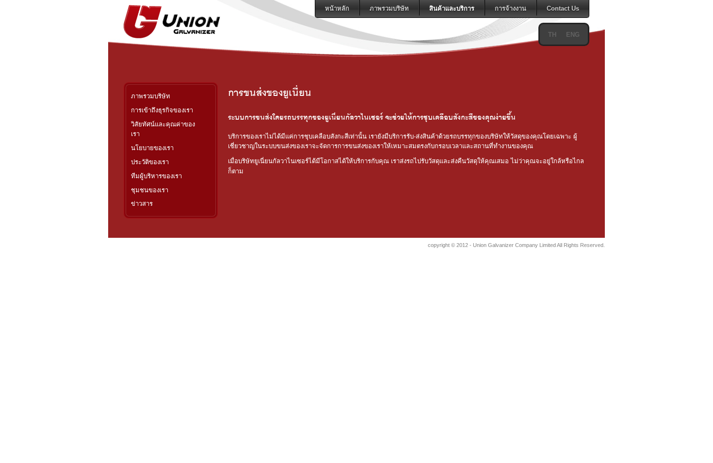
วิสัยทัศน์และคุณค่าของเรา (163, 129)
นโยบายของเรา (152, 148)
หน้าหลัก (337, 8)
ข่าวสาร (142, 203)
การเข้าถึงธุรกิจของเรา (162, 110)
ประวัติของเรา (150, 162)
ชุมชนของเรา (149, 190)
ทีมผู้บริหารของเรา (156, 176)
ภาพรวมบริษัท (389, 8)
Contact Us (563, 8)
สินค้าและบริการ (451, 8)
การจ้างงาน (510, 8)
